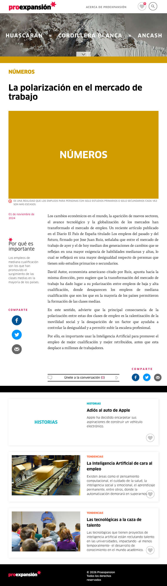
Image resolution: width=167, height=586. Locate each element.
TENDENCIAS (95, 457)
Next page (83, 561)
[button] (25, 349)
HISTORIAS (94, 404)
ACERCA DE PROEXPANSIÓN (106, 7)
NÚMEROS (21, 72)
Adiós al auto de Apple (108, 411)
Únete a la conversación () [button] (84, 377)
